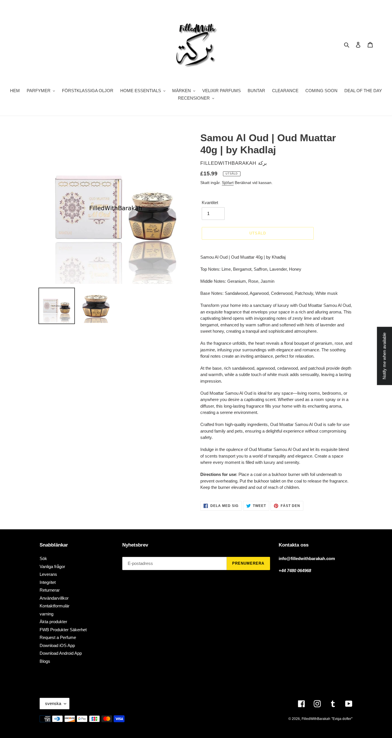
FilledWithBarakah (316, 719)
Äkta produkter (53, 621)
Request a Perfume (58, 637)
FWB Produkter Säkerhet (63, 629)
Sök (43, 558)
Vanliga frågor (52, 566)
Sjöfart (228, 182)
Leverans (48, 574)
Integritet (48, 582)
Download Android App (61, 653)
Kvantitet (210, 202)
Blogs (45, 661)
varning (46, 613)
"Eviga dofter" (341, 719)
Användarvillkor (54, 598)
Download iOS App (57, 645)
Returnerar (50, 590)
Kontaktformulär (54, 605)
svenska (53, 703)
